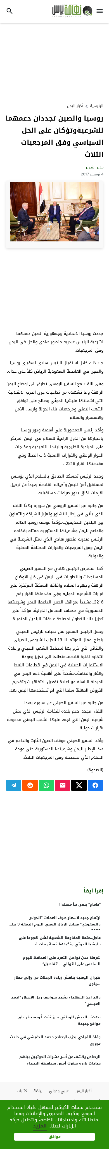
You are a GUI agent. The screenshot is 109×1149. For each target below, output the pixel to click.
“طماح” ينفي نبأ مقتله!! (80, 904)
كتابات (22, 1090)
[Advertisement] (54, 62)
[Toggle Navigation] (101, 11)
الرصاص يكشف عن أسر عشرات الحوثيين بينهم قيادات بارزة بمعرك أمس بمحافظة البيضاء (60, 1060)
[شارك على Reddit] (30, 785)
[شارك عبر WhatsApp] (46, 785)
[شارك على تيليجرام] (14, 785)
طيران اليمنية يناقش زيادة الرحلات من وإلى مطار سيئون (57, 980)
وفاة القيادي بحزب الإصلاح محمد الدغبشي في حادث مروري (55, 1040)
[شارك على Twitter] (79, 785)
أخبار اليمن (75, 105)
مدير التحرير (94, 167)
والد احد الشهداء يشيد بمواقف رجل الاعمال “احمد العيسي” (56, 1000)
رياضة (38, 1090)
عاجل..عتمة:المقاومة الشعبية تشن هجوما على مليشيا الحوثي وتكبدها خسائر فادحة (60, 941)
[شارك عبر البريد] (62, 785)
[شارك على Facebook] (95, 785)
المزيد (40, 1125)
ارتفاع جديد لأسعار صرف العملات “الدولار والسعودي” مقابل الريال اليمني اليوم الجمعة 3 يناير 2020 (55, 924)
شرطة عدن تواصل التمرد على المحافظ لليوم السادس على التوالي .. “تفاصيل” (62, 960)
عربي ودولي (59, 1090)
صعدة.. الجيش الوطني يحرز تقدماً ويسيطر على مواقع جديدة (59, 1020)
